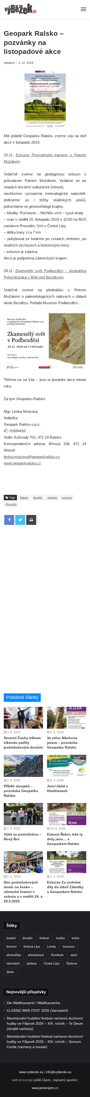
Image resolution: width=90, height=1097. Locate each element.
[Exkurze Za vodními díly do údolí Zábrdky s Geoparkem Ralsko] (66, 862)
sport (73, 955)
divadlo (27, 938)
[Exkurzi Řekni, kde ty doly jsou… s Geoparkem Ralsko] (66, 814)
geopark (52, 497)
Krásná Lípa (32, 946)
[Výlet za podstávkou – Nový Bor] (23, 814)
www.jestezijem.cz (45, 1088)
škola (10, 972)
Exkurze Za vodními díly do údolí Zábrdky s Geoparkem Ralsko (65, 887)
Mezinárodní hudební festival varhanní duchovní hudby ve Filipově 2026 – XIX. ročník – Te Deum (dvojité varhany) (45, 1023)
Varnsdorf (13, 963)
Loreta (51, 946)
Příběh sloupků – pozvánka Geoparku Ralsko (21, 791)
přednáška (13, 955)
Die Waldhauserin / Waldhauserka (33, 1003)
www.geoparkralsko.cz (22, 463)
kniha (75, 938)
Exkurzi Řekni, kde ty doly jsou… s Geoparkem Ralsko (65, 839)
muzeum (68, 946)
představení (36, 955)
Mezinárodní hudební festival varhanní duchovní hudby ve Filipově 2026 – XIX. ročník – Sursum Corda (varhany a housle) (45, 1042)
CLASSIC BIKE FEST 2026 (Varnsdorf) (37, 1011)
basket (11, 938)
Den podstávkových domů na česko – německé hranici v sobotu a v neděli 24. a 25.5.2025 (23, 891)
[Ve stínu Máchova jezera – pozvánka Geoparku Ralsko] (66, 718)
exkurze (67, 497)
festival (44, 938)
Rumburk (57, 955)
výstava (31, 963)
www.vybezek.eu (31, 1072)
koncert (11, 946)
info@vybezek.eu (58, 1072)
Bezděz (37, 497)
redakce (9, 63)
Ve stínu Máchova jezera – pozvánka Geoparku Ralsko (62, 742)
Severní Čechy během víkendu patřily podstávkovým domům (23, 742)
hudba (60, 938)
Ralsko (24, 497)
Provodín (11, 504)
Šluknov (71, 963)
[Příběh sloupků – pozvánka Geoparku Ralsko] (23, 766)
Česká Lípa (51, 963)
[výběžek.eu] (21, 9)
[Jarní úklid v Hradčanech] (66, 766)
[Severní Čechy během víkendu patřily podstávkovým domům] (23, 718)
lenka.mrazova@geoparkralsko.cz (32, 457)
